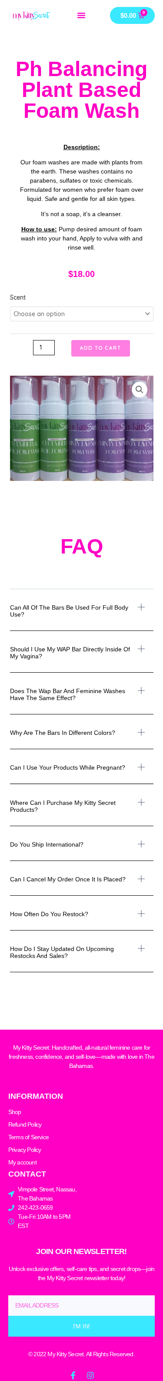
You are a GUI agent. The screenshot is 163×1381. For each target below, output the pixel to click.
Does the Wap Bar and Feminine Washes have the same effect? (67, 694)
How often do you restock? (49, 914)
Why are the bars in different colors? (62, 732)
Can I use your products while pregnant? (67, 767)
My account (22, 1162)
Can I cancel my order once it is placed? (68, 879)
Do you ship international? (46, 844)
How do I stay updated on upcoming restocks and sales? (62, 952)
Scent (18, 297)
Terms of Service (28, 1137)
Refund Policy (25, 1124)
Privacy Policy (24, 1149)
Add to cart (100, 348)
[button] (81, 15)
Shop (14, 1111)
